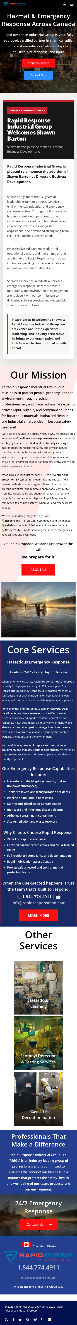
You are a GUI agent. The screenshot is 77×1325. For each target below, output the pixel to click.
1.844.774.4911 (38, 1267)
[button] (72, 4)
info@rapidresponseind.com (38, 1277)
